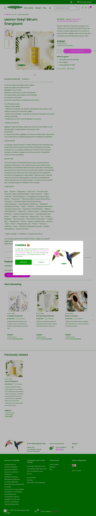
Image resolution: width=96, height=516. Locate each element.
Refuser (41, 262)
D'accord (23, 262)
